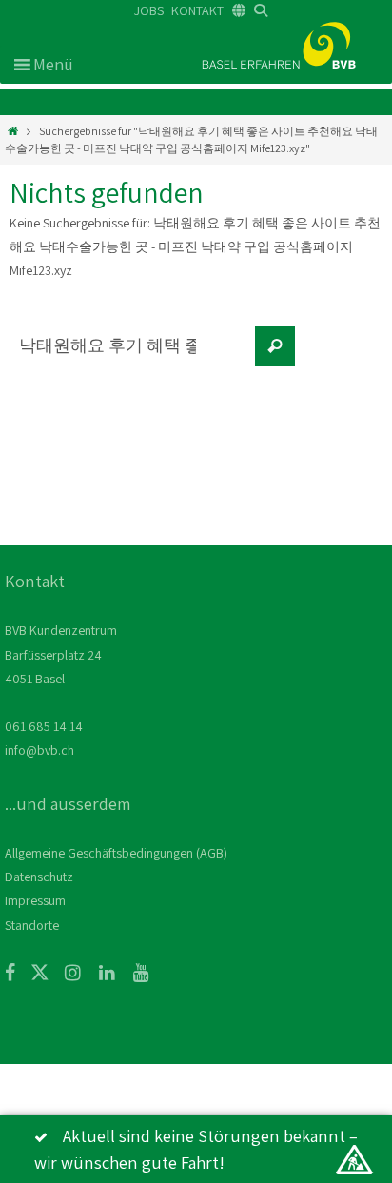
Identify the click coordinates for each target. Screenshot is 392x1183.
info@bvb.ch (39, 750)
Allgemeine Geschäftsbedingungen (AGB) (116, 852)
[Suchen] (275, 346)
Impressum (35, 900)
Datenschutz (39, 876)
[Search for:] (128, 355)
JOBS (149, 10)
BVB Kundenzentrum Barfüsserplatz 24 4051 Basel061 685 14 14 (61, 678)
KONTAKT (197, 10)
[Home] (13, 131)
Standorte (32, 925)
